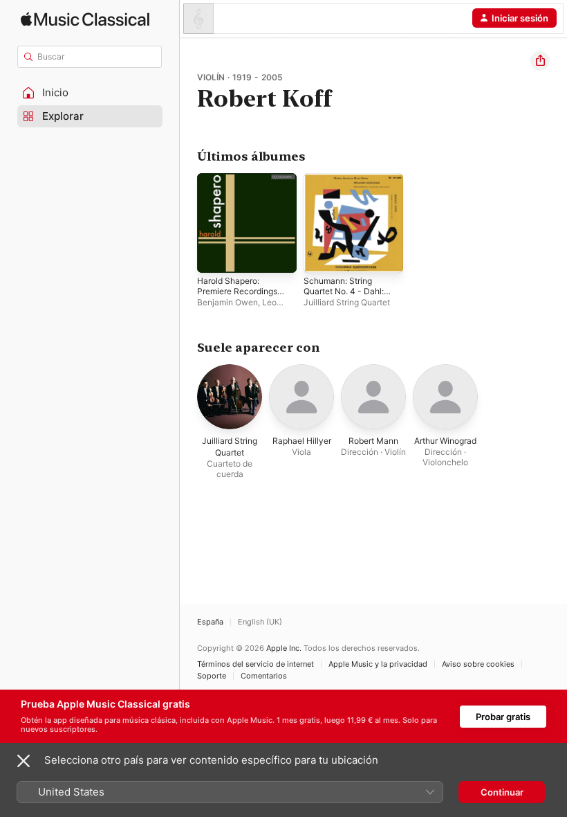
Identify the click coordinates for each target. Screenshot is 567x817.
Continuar (502, 792)
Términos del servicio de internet (255, 664)
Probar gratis (503, 716)
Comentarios (264, 676)
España (210, 622)
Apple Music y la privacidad (377, 664)
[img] (85, 19)
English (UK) (260, 622)
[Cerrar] (23, 761)
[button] (90, 92)
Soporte (211, 676)
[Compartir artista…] (540, 61)
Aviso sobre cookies (478, 664)
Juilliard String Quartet (347, 302)
